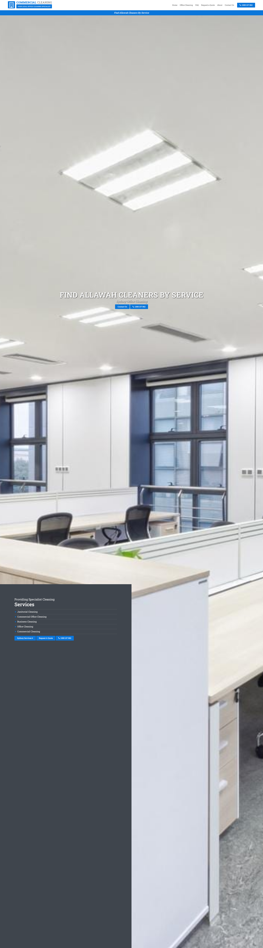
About (219, 5)
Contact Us (229, 5)
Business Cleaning (27, 621)
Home (174, 5)
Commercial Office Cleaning (31, 616)
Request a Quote (208, 5)
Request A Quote (46, 638)
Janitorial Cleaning (27, 611)
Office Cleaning (186, 5)
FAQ (197, 5)
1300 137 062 (247, 5)
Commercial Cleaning (28, 631)
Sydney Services (24, 638)
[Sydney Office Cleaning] (30, 7)
